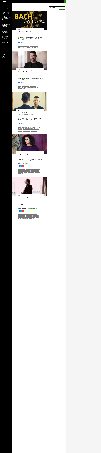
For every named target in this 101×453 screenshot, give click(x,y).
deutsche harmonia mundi (28, 214)
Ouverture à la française (31, 217)
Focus (19, 29)
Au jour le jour (4, 38)
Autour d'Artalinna (4, 9)
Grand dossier (4, 31)
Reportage (3, 16)
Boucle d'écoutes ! (4, 23)
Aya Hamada (20, 214)
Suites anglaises (21, 173)
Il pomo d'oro (36, 128)
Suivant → (34, 222)
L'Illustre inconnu (4, 32)
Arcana (30, 127)
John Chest (20, 129)
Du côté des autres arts (5, 13)
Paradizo (37, 217)
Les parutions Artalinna (5, 42)
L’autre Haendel (25, 112)
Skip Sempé (25, 218)
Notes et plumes (4, 33)
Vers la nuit (3, 54)
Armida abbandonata (35, 127)
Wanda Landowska (32, 218)
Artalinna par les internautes (6, 36)
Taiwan (37, 47)
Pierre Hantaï (32, 47)
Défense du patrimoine (5, 19)
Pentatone (31, 129)
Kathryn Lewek (26, 129)
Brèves (3, 11)
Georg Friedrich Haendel (29, 128)
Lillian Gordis (21, 172)
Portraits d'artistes (4, 26)
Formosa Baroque (26, 46)
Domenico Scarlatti (22, 169)
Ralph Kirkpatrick (21, 88)
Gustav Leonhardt (37, 169)
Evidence (35, 214)
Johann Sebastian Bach (34, 46)
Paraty (27, 47)
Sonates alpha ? (25, 71)
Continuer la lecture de (22, 39)
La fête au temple (26, 31)
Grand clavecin (25, 155)
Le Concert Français (22, 47)
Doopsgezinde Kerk (29, 169)
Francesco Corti (21, 128)
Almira (20, 127)
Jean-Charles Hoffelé (29, 33)
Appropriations (25, 197)
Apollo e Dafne (24, 127)
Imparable (3, 56)
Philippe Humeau (29, 87)
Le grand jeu (3, 47)
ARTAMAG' (4, 1)
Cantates (20, 46)
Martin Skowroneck (22, 217)
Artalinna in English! (4, 8)
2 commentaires (35, 156)
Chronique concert (4, 12)
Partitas (25, 172)
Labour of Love (4, 49)
